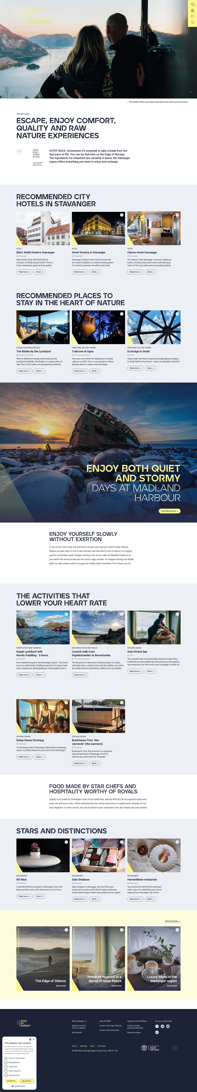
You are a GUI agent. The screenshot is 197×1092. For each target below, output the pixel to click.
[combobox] (30, 1039)
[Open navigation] (192, 4)
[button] (19, 1086)
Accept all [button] (11, 1081)
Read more (23, 272)
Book (38, 272)
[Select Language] (192, 10)
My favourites (77, 1032)
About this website (134, 1032)
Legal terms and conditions (137, 1021)
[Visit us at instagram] (162, 1026)
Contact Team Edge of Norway (111, 1026)
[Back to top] (174, 1048)
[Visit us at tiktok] (157, 1032)
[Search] (192, 22)
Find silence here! (168, 511)
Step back (101, 1046)
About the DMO (105, 1021)
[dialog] (19, 1063)
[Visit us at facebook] (157, 1026)
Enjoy (74, 1046)
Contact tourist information (109, 1030)
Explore (83, 1046)
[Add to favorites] (66, 214)
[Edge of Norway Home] (41, 17)
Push (92, 1046)
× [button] (33, 1039)
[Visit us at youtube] (168, 1026)
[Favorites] (192, 16)
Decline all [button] (26, 1081)
